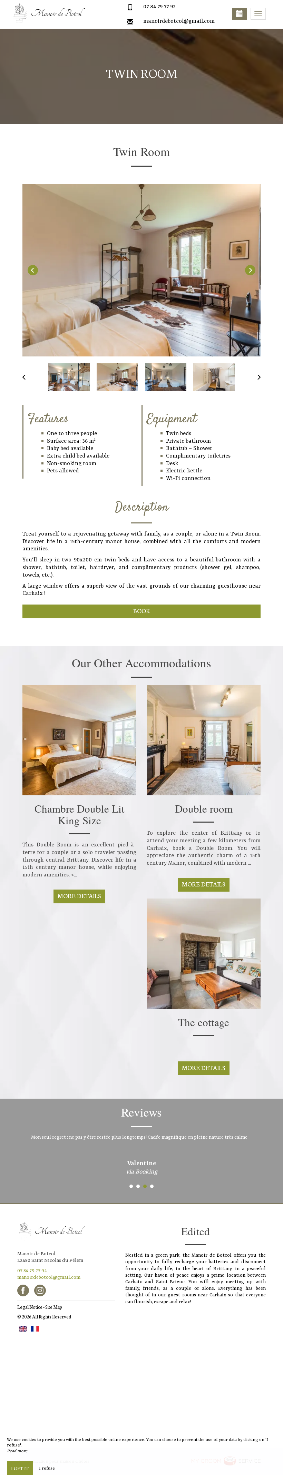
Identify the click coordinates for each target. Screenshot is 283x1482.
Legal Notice (29, 1307)
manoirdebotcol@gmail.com (179, 21)
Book (141, 610)
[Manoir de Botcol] (46, 14)
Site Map (53, 1307)
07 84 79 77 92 (159, 7)
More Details (79, 895)
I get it (20, 1468)
